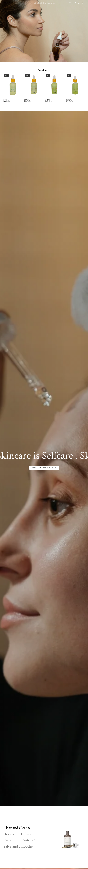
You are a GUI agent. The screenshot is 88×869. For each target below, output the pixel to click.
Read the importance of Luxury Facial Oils (44, 467)
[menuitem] (29, 2)
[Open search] (75, 3)
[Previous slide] (4, 85)
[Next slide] (20, 85)
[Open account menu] (79, 3)
